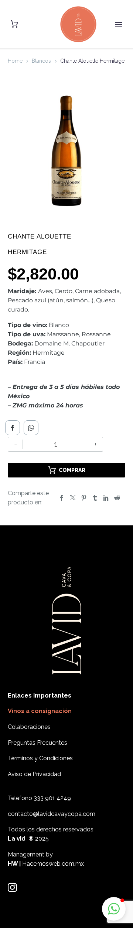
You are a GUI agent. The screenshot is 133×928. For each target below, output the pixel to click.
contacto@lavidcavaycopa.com (51, 813)
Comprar (72, 470)
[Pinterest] (83, 498)
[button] (114, 909)
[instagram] (12, 887)
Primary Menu (118, 24)
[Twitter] (72, 498)
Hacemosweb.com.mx (53, 863)
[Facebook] (12, 427)
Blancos (41, 61)
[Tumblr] (94, 498)
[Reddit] (117, 498)
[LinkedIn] (106, 498)
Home (15, 61)
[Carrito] (14, 24)
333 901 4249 (52, 798)
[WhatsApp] (31, 427)
